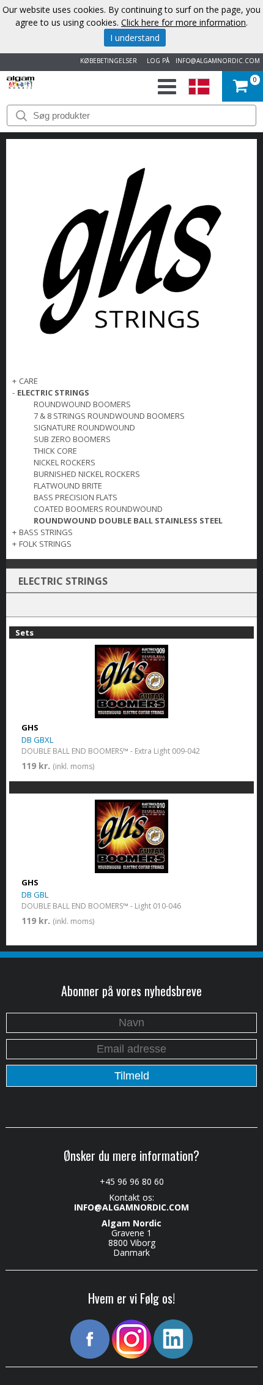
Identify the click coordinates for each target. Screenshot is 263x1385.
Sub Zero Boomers (72, 439)
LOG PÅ (156, 60)
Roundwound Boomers (82, 404)
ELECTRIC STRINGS (53, 392)
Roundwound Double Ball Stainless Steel (128, 520)
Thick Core (55, 450)
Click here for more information (183, 22)
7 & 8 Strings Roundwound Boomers (109, 415)
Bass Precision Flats (75, 497)
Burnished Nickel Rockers (87, 473)
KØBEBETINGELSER (106, 60)
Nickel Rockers (64, 462)
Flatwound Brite (68, 485)
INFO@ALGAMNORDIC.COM (218, 60)
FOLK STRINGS (45, 543)
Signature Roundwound (84, 427)
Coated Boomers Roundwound (98, 508)
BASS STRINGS (46, 532)
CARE (28, 380)
